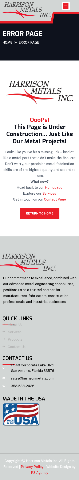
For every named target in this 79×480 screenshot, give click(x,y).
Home (7, 42)
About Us (15, 325)
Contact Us (16, 347)
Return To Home (39, 213)
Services (49, 193)
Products (15, 339)
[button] (66, 6)
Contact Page (55, 199)
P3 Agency (39, 473)
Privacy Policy (32, 467)
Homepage (53, 188)
